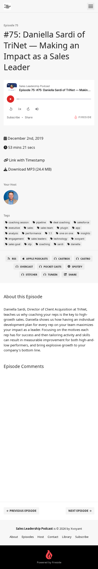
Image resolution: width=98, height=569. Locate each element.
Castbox (64, 258)
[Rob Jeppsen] (11, 198)
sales (30, 227)
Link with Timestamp (26, 160)
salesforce (83, 222)
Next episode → (80, 511)
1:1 (50, 233)
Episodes (28, 537)
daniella (75, 244)
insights (85, 233)
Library (67, 537)
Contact (53, 537)
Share (73, 274)
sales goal (14, 244)
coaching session (18, 222)
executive (14, 227)
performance (33, 233)
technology (60, 238)
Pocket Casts (52, 266)
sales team (46, 227)
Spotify (77, 266)
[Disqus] (49, 433)
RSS (14, 258)
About (14, 537)
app (77, 227)
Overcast (26, 266)
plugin (64, 227)
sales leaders (38, 238)
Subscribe (81, 537)
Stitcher (31, 274)
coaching (44, 244)
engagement (16, 238)
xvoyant (79, 238)
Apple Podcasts (37, 258)
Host (40, 537)
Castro (85, 258)
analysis (13, 233)
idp (29, 244)
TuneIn (52, 274)
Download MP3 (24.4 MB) (29, 169)
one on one (66, 233)
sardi (60, 244)
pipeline (41, 222)
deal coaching (61, 222)
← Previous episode (21, 511)
